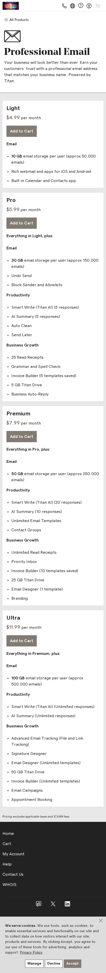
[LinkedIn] (67, 906)
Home (8, 834)
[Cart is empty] (97, 6)
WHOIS (9, 885)
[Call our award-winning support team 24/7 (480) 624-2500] (81, 5)
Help (7, 864)
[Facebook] (39, 906)
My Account (13, 854)
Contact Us (13, 874)
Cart (7, 844)
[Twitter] (53, 906)
